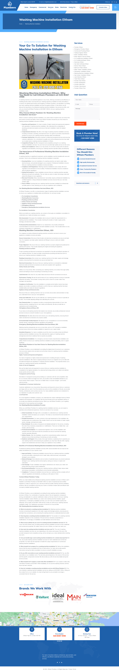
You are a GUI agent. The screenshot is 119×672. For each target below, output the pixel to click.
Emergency (33, 7)
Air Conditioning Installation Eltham (83, 58)
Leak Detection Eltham (80, 77)
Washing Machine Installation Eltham (83, 73)
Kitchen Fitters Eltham (80, 65)
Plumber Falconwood (80, 86)
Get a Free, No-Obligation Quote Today (87, 135)
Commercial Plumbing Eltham (82, 51)
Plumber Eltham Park (80, 88)
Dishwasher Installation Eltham (82, 71)
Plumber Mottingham (79, 82)
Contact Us (72, 7)
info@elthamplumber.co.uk (50, 1)
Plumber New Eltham (79, 80)
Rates (57, 7)
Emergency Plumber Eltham (81, 49)
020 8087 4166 (87, 8)
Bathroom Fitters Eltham (80, 67)
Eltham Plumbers (52, 669)
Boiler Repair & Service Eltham (82, 56)
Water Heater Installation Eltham (82, 69)
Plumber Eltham (78, 47)
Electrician (63, 7)
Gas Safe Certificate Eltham (81, 64)
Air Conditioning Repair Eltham (82, 60)
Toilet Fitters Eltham (79, 79)
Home (26, 7)
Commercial (42, 7)
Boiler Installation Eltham (80, 54)
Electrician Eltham (79, 62)
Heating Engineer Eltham (80, 52)
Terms (74, 669)
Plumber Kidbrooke (79, 84)
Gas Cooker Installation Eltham (82, 75)
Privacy (70, 669)
